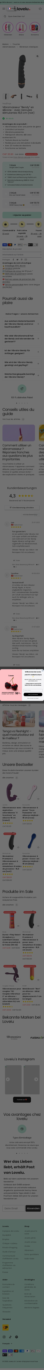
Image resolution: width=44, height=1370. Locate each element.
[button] (11, 9)
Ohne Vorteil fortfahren (32, 698)
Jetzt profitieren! (33, 694)
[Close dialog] (43, 670)
